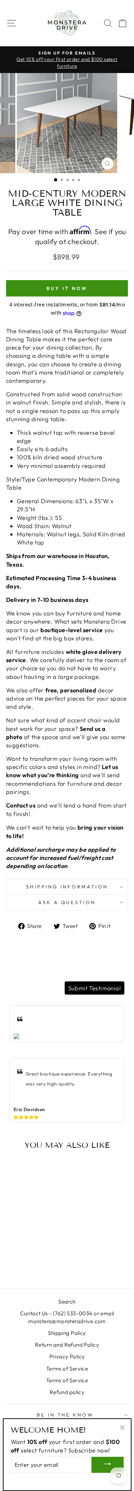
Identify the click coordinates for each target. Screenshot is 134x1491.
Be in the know (65, 1415)
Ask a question (67, 902)
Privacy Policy (67, 1356)
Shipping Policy (67, 1333)
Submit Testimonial (94, 988)
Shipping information (67, 886)
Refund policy (67, 1392)
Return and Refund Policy (67, 1344)
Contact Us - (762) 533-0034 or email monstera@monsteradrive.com (67, 1317)
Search (66, 1301)
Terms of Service (67, 1368)
